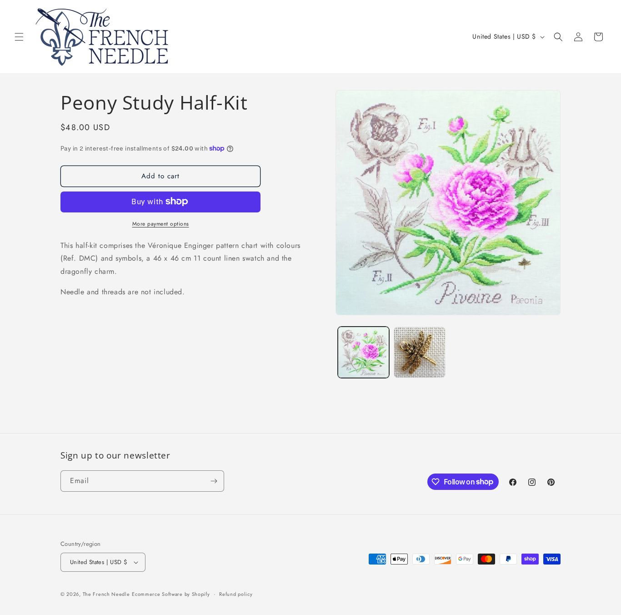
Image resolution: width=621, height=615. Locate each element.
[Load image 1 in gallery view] (363, 352)
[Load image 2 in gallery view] (419, 352)
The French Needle (106, 594)
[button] (19, 37)
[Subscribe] (214, 481)
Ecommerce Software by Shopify (171, 594)
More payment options (160, 223)
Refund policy (235, 594)
